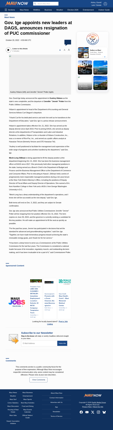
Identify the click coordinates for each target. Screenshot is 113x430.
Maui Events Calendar (27, 411)
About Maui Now (56, 393)
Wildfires (36, 10)
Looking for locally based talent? (50, 323)
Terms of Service (56, 416)
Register (98, 5)
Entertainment (88, 10)
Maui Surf (13, 399)
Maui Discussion (13, 406)
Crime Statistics (13, 403)
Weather (59, 10)
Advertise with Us (56, 402)
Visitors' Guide (104, 10)
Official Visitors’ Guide (27, 416)
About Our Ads (98, 407)
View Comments (38, 380)
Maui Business (28, 392)
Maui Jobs (13, 415)
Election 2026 (73, 10)
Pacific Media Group (99, 402)
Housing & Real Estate (13, 411)
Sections (11, 10)
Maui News (24, 10)
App (56, 407)
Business (48, 10)
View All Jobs (16, 306)
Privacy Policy (87, 407)
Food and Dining (27, 406)
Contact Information (56, 398)
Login (93, 5)
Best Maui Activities (27, 403)
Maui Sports (27, 399)
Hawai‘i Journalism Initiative (13, 422)
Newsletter (56, 411)
